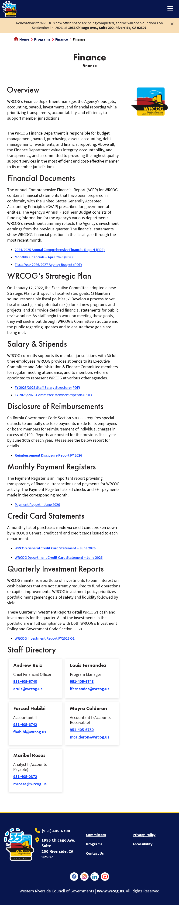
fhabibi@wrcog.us (29, 732)
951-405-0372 (25, 776)
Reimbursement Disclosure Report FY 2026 (48, 455)
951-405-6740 (25, 681)
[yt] (105, 876)
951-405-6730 (82, 729)
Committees (96, 834)
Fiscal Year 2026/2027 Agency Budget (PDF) (48, 264)
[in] (94, 876)
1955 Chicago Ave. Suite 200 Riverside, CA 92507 (58, 848)
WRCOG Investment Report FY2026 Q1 (45, 638)
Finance (61, 39)
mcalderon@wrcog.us (89, 737)
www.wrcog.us (110, 891)
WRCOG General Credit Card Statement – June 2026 (55, 548)
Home (24, 39)
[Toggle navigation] (170, 8)
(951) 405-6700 (56, 830)
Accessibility (142, 844)
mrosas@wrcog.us (30, 784)
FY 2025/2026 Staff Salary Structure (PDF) (47, 387)
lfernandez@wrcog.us (89, 688)
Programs (42, 39)
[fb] (74, 876)
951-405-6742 (25, 724)
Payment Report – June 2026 (37, 504)
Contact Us (95, 853)
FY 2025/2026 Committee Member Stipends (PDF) (53, 394)
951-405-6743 (82, 681)
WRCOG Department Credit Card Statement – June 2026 (59, 557)
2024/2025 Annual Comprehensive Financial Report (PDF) (60, 249)
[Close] (172, 23)
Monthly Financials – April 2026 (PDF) (44, 257)
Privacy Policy (144, 834)
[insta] (84, 876)
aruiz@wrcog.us (27, 688)
